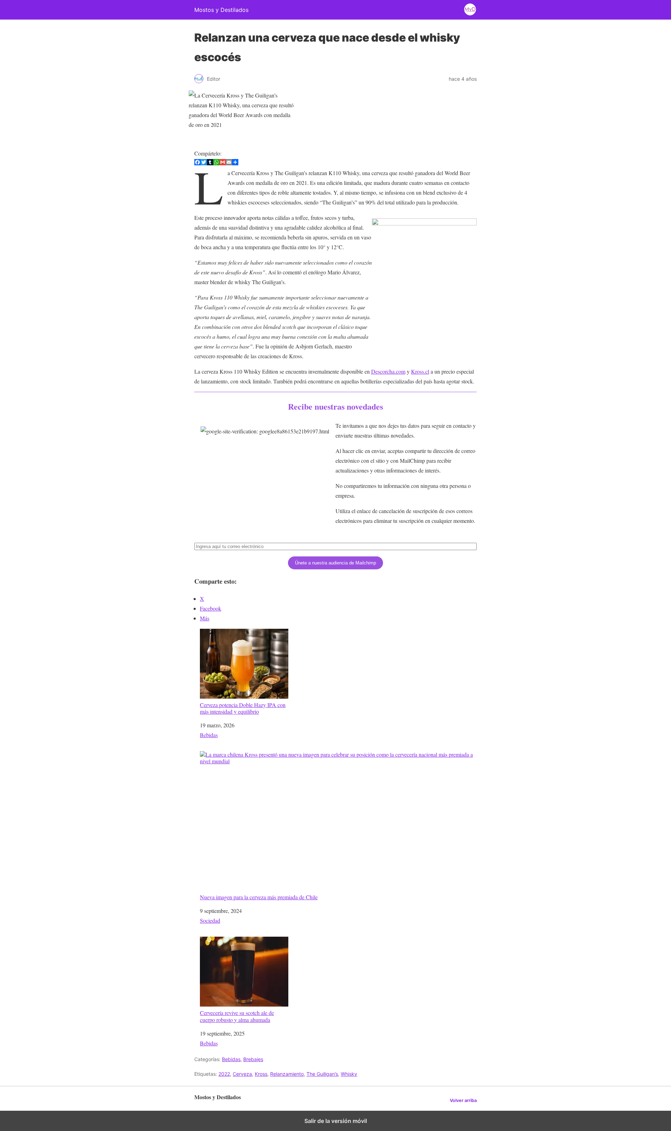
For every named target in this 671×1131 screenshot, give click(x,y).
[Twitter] (204, 163)
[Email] (229, 163)
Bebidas (209, 735)
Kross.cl (420, 371)
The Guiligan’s (322, 1074)
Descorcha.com (388, 371)
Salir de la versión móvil (335, 1120)
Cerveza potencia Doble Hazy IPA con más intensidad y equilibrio (243, 708)
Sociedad (210, 920)
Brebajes (253, 1059)
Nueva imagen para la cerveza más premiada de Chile (259, 896)
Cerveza (242, 1074)
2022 (224, 1074)
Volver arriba (463, 1100)
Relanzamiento (287, 1074)
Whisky (349, 1074)
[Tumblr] (210, 163)
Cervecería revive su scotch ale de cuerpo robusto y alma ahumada (237, 1016)
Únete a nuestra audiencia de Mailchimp (335, 563)
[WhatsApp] (216, 163)
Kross (261, 1074)
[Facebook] (197, 163)
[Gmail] (222, 163)
